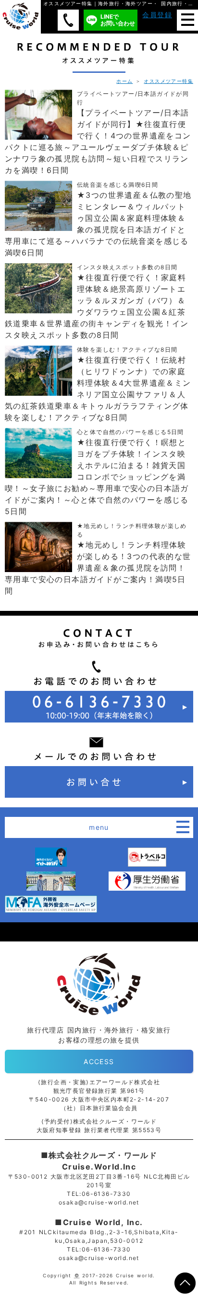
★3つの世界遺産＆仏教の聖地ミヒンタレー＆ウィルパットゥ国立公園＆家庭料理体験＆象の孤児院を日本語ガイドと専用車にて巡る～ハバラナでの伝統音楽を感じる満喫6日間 (98, 219)
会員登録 (157, 15)
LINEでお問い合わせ (117, 20)
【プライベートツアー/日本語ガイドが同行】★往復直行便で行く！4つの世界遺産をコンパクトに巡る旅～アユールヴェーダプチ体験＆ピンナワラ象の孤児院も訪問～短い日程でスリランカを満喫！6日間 (98, 132)
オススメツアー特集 (168, 81)
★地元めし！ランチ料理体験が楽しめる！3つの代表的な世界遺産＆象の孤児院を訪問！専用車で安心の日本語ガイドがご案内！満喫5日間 (98, 559)
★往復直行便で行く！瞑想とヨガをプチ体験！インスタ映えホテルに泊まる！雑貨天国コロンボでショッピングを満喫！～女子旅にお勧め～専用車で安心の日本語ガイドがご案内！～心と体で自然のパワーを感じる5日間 (97, 472)
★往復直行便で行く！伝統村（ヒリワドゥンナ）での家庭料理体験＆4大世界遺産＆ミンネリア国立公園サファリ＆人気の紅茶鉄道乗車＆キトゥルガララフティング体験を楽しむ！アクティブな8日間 (98, 384)
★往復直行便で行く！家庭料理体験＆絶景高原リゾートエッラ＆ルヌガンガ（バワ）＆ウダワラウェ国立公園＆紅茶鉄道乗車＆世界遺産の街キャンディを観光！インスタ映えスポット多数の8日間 (97, 302)
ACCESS (99, 1061)
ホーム (124, 81)
